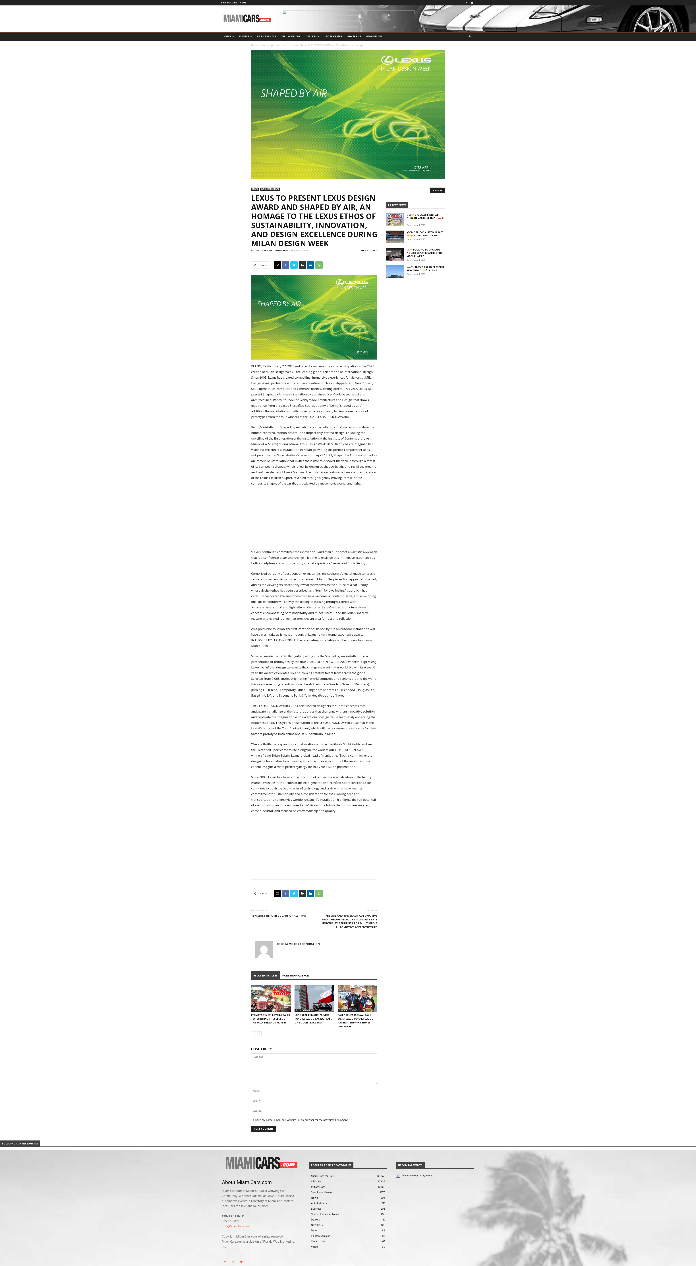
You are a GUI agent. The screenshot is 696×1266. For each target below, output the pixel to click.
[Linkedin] (310, 265)
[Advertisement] (314, 518)
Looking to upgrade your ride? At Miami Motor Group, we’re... (424, 253)
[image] (261, 1163)
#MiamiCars (374, 36)
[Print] (302, 265)
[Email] (277, 265)
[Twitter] (472, 2)
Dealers (311, 36)
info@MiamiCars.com (236, 1226)
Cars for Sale (266, 36)
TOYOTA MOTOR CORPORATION (271, 250)
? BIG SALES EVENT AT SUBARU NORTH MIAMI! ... (422, 218)
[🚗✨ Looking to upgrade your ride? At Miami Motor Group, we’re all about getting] (395, 254)
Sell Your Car (291, 36)
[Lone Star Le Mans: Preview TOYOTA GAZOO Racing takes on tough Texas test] (314, 998)
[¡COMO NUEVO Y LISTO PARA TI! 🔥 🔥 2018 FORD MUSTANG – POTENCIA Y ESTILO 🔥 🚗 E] (395, 237)
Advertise (354, 36)
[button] (470, 36)
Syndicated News (278, 45)
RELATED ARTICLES (265, 975)
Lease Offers (333, 36)
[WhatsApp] (319, 265)
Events (244, 36)
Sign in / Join (229, 2)
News (243, 2)
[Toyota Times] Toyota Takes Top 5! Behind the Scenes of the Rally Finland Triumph (270, 1018)
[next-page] (259, 1033)
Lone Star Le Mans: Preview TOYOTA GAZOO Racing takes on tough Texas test (313, 1018)
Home (254, 45)
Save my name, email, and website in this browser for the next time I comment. (301, 1119)
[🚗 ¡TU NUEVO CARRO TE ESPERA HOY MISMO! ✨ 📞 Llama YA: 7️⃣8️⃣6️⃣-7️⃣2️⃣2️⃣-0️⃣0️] (395, 271)
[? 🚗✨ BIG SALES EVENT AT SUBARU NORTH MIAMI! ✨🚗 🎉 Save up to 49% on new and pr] (395, 219)
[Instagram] (233, 1262)
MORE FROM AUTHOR (295, 975)
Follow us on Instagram (20, 1143)
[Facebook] (466, 2)
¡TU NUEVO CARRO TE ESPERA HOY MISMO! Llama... (425, 268)
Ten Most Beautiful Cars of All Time (278, 915)
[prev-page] (253, 1033)
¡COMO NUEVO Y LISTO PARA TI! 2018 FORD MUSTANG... (425, 234)
